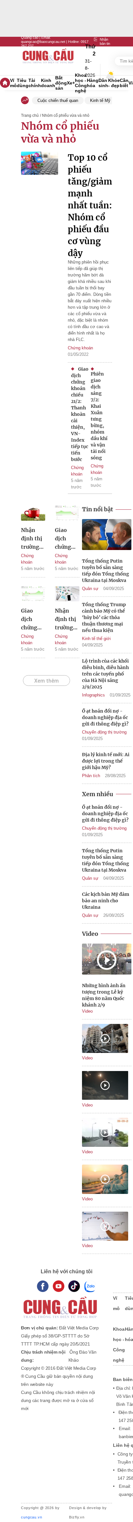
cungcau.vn (31, 1517)
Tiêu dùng (22, 83)
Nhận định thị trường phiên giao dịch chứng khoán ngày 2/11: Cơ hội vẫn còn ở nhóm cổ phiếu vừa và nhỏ (67, 619)
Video (87, 1011)
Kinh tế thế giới (96, 638)
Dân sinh (103, 83)
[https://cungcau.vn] (48, 61)
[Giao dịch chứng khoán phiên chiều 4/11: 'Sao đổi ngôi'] (33, 594)
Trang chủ (30, 115)
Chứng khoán (80, 347)
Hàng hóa (92, 83)
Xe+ (71, 82)
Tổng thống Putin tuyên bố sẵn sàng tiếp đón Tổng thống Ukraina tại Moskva (105, 570)
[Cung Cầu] (60, 1303)
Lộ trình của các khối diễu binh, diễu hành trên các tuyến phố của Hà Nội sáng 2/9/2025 (105, 674)
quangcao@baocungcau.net (43, 42)
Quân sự (90, 588)
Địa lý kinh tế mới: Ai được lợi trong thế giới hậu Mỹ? (105, 761)
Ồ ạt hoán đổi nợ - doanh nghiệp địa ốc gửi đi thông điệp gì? (105, 717)
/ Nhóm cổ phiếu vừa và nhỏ (64, 115)
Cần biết (124, 83)
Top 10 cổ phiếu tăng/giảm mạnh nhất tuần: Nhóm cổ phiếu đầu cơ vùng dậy (90, 205)
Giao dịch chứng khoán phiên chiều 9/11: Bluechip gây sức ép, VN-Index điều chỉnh (66, 539)
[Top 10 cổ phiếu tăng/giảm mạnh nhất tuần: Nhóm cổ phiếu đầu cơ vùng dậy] (39, 209)
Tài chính (34, 83)
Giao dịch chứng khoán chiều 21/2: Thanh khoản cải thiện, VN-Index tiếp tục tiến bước (79, 414)
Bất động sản (61, 83)
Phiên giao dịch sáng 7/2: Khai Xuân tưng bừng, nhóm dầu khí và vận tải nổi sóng (99, 416)
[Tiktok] (74, 1286)
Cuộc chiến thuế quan (57, 100)
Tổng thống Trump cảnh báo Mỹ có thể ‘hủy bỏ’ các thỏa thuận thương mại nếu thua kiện (104, 617)
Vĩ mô (13, 83)
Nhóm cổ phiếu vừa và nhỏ (60, 132)
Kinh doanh (48, 83)
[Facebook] (43, 1286)
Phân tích (91, 775)
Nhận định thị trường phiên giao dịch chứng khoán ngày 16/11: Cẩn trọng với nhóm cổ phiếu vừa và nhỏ (33, 539)
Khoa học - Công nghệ (81, 83)
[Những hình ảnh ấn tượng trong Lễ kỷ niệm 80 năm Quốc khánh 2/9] (106, 960)
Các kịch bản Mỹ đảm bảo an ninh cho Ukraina (105, 900)
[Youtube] (59, 1286)
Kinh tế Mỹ (100, 100)
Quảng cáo (29, 37)
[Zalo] (90, 1286)
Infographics (93, 695)
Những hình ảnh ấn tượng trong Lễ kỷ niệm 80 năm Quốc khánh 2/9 (104, 995)
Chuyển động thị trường (104, 732)
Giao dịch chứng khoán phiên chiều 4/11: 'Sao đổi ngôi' (31, 619)
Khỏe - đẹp (114, 83)
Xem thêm (46, 680)
